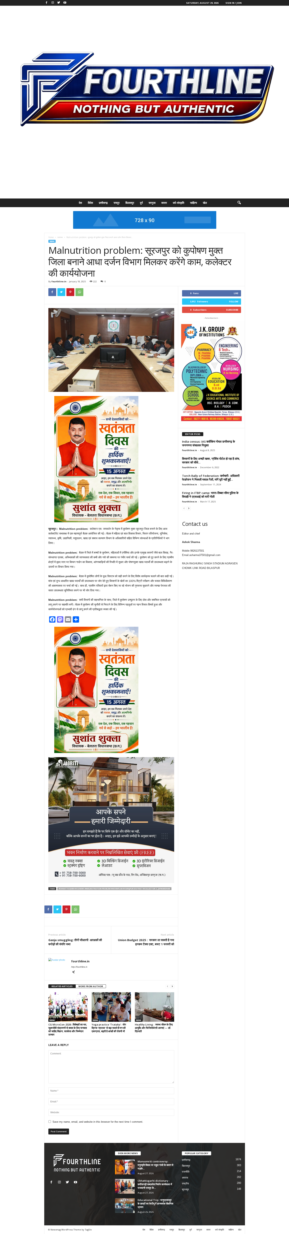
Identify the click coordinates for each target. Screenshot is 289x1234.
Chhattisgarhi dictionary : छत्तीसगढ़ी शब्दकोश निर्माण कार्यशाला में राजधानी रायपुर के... (155, 1184)
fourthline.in (59, 281)
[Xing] (73, 972)
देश (80, 203)
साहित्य (193, 203)
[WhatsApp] (79, 292)
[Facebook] (46, 3)
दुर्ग (141, 203)
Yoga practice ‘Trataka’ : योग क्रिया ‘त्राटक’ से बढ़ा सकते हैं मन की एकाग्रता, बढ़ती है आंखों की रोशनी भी (109, 1028)
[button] (239, 202)
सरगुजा (152, 203)
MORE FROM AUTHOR (90, 986)
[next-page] (172, 986)
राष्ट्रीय (185, 1183)
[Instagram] (52, 3)
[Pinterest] (70, 292)
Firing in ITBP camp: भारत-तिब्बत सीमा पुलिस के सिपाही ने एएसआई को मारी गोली (210, 494)
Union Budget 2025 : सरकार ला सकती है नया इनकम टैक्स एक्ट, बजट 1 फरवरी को (146, 942)
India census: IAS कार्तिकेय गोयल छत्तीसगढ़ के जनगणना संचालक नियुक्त (208, 443)
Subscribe (232, 309)
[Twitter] (58, 3)
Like (236, 293)
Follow (233, 301)
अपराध (185, 1177)
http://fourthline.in (79, 967)
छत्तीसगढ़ (103, 203)
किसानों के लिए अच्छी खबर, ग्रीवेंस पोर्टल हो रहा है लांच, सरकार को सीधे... (211, 460)
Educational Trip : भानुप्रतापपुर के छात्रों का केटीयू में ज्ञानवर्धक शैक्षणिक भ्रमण (155, 1203)
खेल (205, 203)
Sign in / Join (233, 2)
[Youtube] (65, 3)
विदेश (90, 203)
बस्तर (164, 203)
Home (51, 237)
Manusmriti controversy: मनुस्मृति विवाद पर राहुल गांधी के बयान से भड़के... (155, 1165)
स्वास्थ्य (60, 237)
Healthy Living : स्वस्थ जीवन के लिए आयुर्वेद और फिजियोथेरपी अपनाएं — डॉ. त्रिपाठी (154, 1028)
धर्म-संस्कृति (178, 203)
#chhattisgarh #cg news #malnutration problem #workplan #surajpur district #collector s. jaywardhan (114, 888)
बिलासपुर (129, 203)
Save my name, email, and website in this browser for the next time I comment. (97, 1121)
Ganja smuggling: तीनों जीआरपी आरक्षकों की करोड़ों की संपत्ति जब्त (75, 942)
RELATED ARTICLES (62, 986)
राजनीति (185, 1171)
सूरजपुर (185, 1189)
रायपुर (117, 203)
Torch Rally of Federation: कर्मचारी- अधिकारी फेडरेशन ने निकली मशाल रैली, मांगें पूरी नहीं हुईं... (210, 477)
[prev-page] (167, 986)
